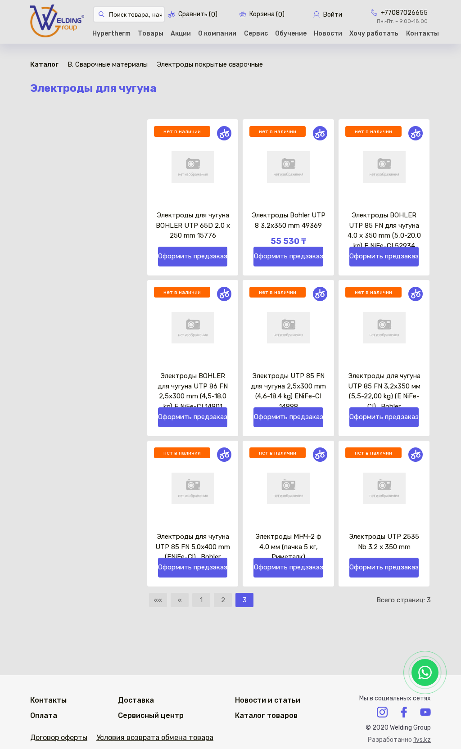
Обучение (291, 33)
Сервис (256, 33)
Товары (150, 33)
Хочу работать (373, 33)
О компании (217, 33)
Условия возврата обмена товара (154, 737)
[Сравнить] (224, 133)
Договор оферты (58, 737)
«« (158, 600)
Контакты (422, 33)
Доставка (136, 700)
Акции (181, 33)
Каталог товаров (266, 715)
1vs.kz (422, 740)
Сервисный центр (151, 715)
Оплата (43, 715)
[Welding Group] (57, 22)
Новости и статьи (267, 700)
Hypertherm (111, 33)
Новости (328, 33)
